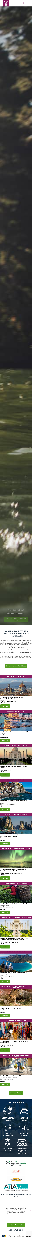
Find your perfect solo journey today (16, 618)
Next (29, 1211)
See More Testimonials (16, 1225)
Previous (2, 1211)
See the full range (16, 1093)
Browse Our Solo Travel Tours (16, 666)
